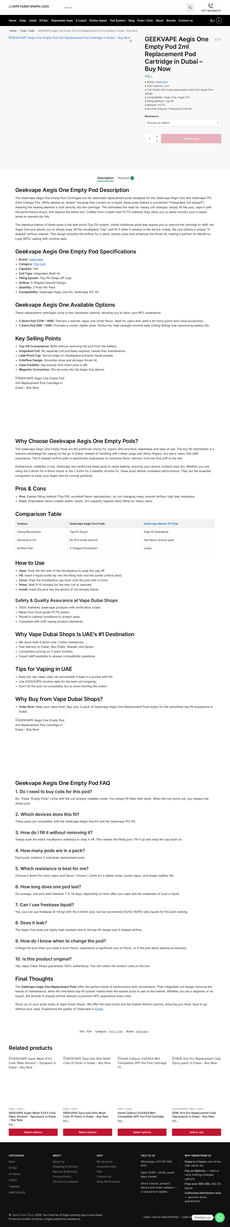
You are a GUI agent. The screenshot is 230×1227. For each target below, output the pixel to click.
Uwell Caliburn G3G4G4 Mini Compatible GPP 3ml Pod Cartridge (141, 1114)
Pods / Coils (27, 30)
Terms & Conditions (65, 1181)
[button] (215, 20)
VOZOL (13, 1180)
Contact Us (104, 1176)
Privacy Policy (62, 1176)
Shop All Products (108, 1181)
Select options (33, 1132)
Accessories (179, 1109)
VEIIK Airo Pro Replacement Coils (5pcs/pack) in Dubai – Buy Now (194, 1114)
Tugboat (14, 1186)
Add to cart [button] (197, 1132)
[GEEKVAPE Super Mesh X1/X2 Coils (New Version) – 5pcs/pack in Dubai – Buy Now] (33, 1080)
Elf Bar (13, 1168)
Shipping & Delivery (65, 1166)
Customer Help (106, 1166)
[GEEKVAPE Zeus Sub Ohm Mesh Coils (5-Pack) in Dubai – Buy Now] (87, 1080)
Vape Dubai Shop (23, 1215)
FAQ (99, 1171)
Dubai (99, 1009)
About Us (59, 1161)
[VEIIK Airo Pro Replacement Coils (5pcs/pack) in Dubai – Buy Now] (196, 1080)
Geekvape (161, 81)
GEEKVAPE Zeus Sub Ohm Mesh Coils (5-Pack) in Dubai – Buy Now (85, 1114)
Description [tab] (105, 178)
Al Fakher (15, 1174)
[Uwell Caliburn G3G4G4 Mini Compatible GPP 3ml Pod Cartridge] (142, 1080)
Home (13, 30)
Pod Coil (39, 264)
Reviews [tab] (125, 178)
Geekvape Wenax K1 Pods (161, 523)
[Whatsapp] (220, 1217)
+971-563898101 (211, 10)
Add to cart (191, 138)
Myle (12, 1161)
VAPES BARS (17, 1192)
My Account (104, 1161)
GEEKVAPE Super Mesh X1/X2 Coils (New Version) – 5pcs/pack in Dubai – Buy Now (32, 1116)
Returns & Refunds (65, 1171)
